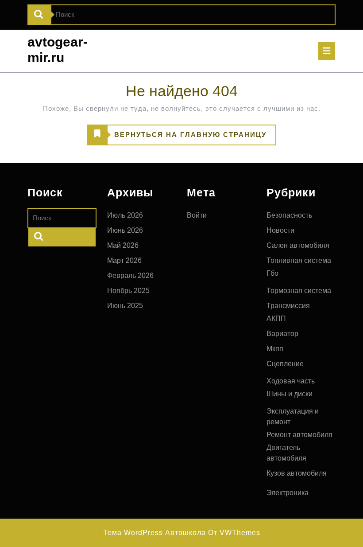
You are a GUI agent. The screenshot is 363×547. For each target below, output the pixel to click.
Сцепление (285, 363)
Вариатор (282, 333)
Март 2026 (124, 260)
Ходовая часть (290, 381)
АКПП (276, 318)
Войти (197, 215)
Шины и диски (289, 394)
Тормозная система (298, 290)
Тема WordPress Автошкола (154, 532)
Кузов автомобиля (296, 473)
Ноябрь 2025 (128, 290)
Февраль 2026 (130, 275)
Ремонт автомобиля (299, 434)
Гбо (272, 273)
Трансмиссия (288, 305)
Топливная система (298, 260)
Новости (280, 230)
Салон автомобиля (297, 245)
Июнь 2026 (125, 230)
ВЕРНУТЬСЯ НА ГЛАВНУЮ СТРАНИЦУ (176, 137)
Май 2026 (123, 245)
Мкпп (274, 348)
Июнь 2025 (125, 305)
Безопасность (289, 215)
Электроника (287, 492)
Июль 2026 (125, 215)
